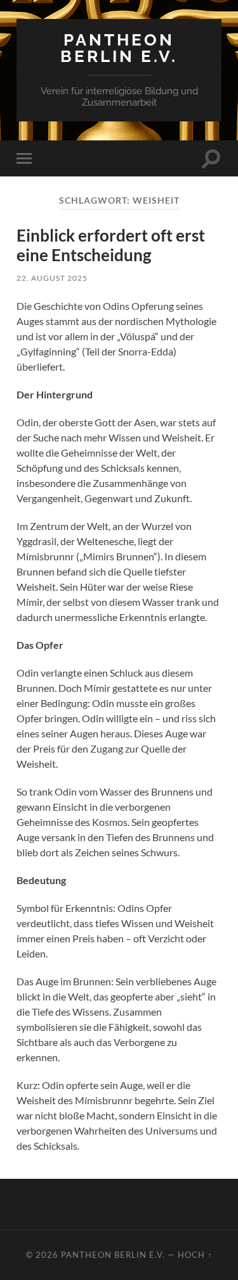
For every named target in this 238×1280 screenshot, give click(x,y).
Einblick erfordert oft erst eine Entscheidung (111, 245)
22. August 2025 (52, 278)
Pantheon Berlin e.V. (119, 48)
